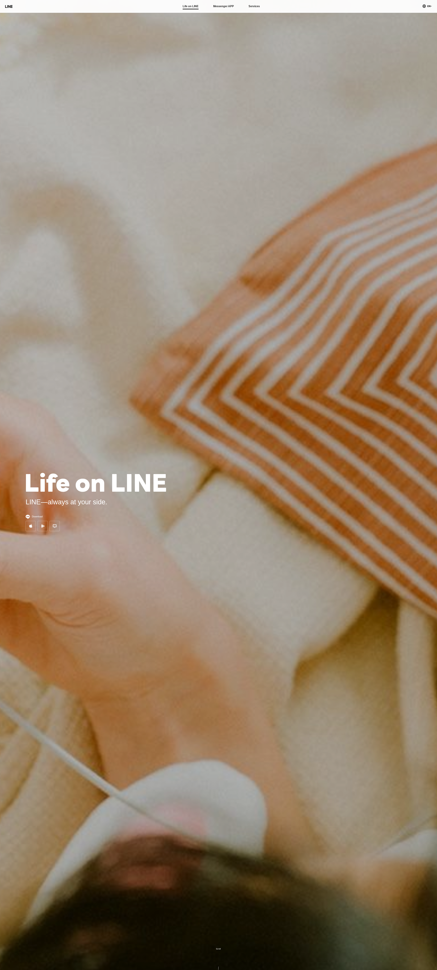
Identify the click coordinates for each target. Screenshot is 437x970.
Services (254, 6)
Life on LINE (191, 6)
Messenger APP (223, 6)
